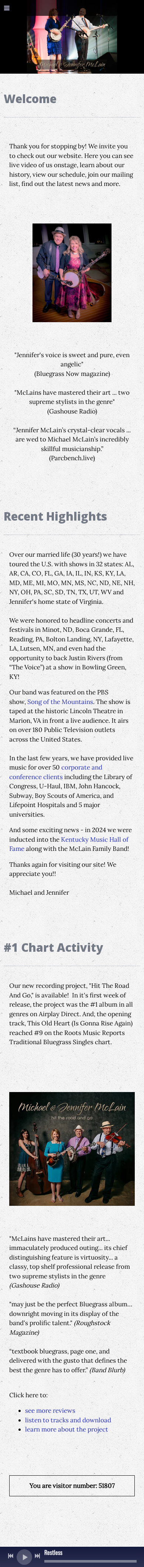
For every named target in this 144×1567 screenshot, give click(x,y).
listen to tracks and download (68, 1420)
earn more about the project (67, 1429)
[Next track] (37, 1556)
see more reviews (50, 1410)
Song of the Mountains (60, 702)
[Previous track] (10, 1556)
